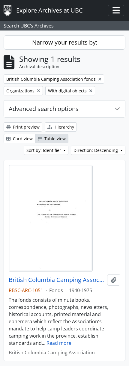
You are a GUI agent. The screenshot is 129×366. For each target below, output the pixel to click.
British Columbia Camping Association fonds (57, 279)
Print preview (26, 127)
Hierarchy (63, 127)
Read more (58, 343)
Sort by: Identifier (44, 150)
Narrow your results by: (64, 42)
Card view (22, 138)
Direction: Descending (96, 150)
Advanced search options (44, 109)
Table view (54, 138)
